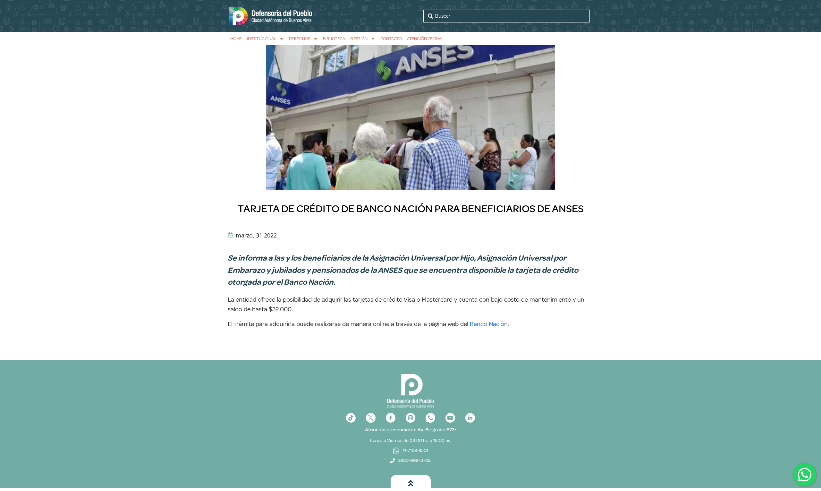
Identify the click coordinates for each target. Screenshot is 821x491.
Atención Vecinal (425, 38)
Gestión (359, 38)
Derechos (299, 38)
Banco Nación (489, 324)
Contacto (391, 38)
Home (236, 38)
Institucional (261, 38)
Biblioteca (334, 38)
